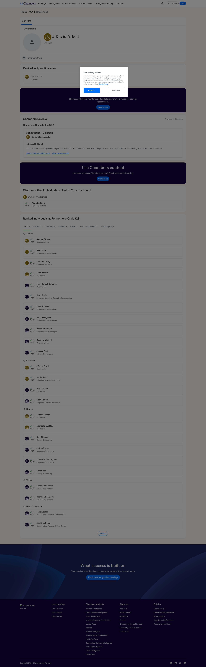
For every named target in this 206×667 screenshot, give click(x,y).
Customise (116, 90)
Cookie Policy (103, 84)
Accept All (91, 90)
